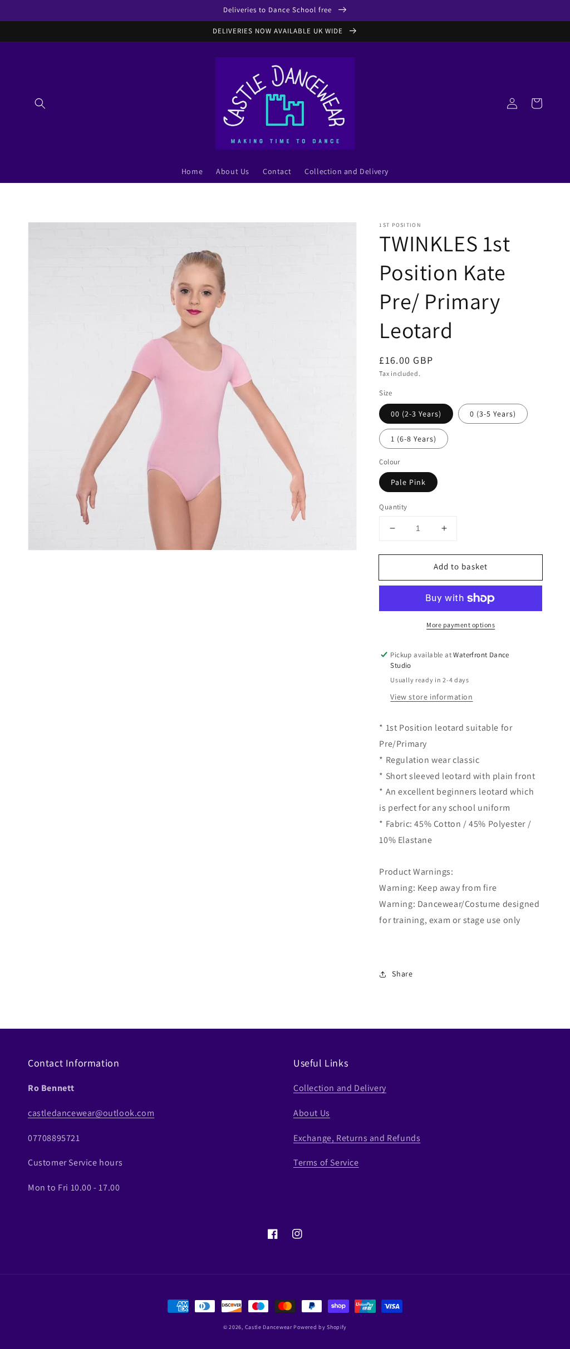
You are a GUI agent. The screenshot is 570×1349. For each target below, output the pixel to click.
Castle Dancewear (268, 1327)
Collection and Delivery (339, 1088)
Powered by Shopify (320, 1327)
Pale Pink (408, 482)
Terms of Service (326, 1162)
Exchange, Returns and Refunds (356, 1138)
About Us (311, 1113)
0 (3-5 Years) (493, 414)
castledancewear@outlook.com (91, 1113)
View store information (431, 697)
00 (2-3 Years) (416, 414)
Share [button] (402, 974)
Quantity (393, 507)
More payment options (460, 625)
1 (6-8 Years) (413, 439)
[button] (40, 103)
